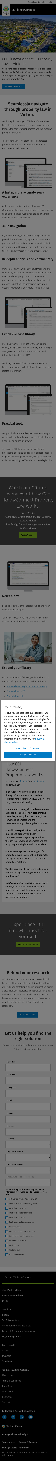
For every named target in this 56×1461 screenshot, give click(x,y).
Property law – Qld (15, 696)
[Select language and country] (51, 2)
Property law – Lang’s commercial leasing (27, 686)
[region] (28, 730)
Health (5, 1315)
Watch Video (26, 535)
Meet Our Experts (27, 1014)
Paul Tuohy (39, 781)
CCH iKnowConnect (18, 1277)
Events (5, 1301)
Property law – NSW (16, 691)
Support (6, 1402)
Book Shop (7, 1386)
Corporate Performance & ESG (16, 1325)
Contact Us (7, 1397)
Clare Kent (24, 781)
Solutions (6, 1309)
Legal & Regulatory (11, 1336)
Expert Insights (9, 1345)
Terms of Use (8, 1442)
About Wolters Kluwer (12, 1290)
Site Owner (7, 1361)
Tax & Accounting (10, 1320)
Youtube (30, 1417)
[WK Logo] (12, 1426)
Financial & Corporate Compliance (18, 1331)
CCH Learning (8, 1391)
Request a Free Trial (26, 944)
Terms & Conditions (11, 1380)
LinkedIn (22, 1417)
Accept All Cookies (28, 755)
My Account (7, 1375)
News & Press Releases (13, 1295)
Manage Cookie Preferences (28, 748)
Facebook (4, 1417)
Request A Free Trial (13, 86)
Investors (6, 1356)
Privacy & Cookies (28, 1442)
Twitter (13, 1417)
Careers (6, 1350)
